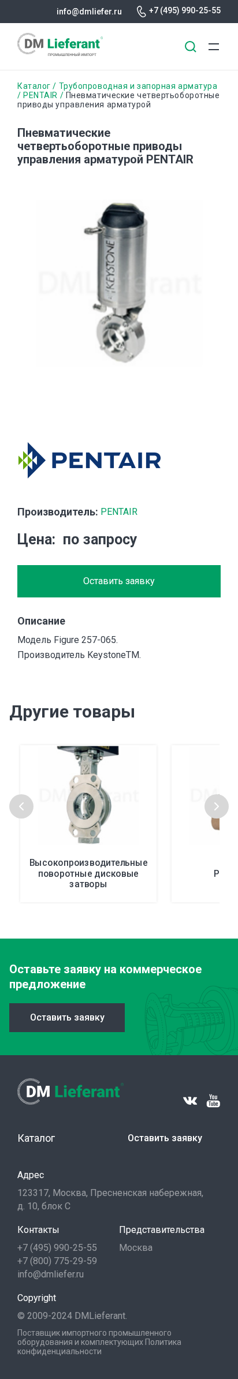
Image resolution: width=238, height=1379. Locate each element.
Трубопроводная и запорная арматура (138, 86)
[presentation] (21, 806)
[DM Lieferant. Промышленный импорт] (60, 52)
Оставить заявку (119, 580)
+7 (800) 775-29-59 (57, 1260)
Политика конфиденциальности (99, 1346)
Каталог (34, 86)
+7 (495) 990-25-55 (185, 10)
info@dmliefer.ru (89, 11)
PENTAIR (40, 95)
